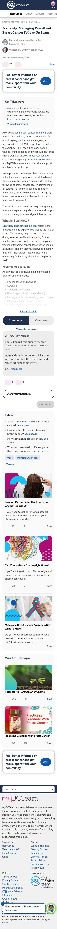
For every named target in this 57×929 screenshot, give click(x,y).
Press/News (37, 867)
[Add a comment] (18, 64)
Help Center (9, 853)
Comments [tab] (15, 320)
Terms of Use (9, 876)
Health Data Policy (12, 887)
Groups (40, 13)
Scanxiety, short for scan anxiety (19, 225)
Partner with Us (40, 864)
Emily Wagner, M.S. (32, 49)
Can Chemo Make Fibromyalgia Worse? (27, 565)
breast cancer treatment (33, 132)
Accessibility (38, 860)
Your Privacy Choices (12, 893)
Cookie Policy (10, 884)
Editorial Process (40, 856)
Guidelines (37, 853)
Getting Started (39, 849)
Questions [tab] (41, 320)
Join (53, 7)
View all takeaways (17, 124)
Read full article (28, 311)
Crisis (5, 856)
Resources (16, 13)
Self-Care (34, 22)
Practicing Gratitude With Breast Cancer (27, 735)
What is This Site (40, 845)
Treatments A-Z (11, 849)
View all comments (27, 329)
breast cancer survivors (39, 159)
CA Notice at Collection (9, 900)
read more (16, 369)
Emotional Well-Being (14, 22)
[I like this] (5, 64)
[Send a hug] (19, 382)
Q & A (29, 13)
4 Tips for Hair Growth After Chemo (25, 692)
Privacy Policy (10, 880)
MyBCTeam (22, 5)
